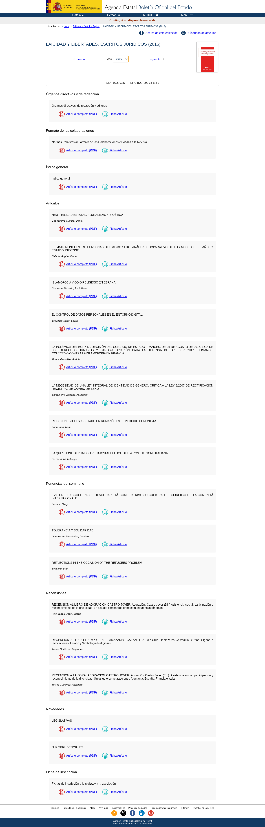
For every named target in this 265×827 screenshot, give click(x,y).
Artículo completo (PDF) (81, 113)
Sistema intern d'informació (164, 808)
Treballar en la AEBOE (204, 808)
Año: (109, 58)
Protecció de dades (137, 808)
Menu (184, 15)
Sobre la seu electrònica (75, 808)
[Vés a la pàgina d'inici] (148, 7)
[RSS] (114, 815)
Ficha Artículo (118, 113)
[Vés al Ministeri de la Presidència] (74, 6)
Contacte (54, 808)
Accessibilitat (118, 808)
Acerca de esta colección (161, 32)
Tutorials (185, 808)
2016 (119, 58)
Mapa (93, 808)
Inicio (66, 26)
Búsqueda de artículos (201, 32)
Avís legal (104, 808)
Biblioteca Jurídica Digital (86, 26)
